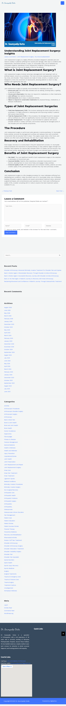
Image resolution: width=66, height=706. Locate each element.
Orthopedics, (8, 507)
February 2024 (8, 372)
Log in (6, 605)
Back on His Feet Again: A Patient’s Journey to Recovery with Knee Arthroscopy (28, 278)
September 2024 (9, 352)
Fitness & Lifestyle (10, 439)
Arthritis (6, 406)
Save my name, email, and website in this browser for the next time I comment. (32, 229)
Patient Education (9, 521)
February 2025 (8, 338)
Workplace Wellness (10, 591)
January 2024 (8, 375)
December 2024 (9, 344)
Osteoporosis (8, 509)
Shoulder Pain (8, 554)
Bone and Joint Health (11, 425)
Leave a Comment (10, 57)
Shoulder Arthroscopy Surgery (13, 546)
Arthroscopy (8, 417)
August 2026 (8, 307)
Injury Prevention (9, 453)
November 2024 (9, 347)
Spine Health (8, 563)
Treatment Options (10, 585)
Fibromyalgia (8, 436)
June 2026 (7, 310)
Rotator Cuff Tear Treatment (13, 540)
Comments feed (9, 610)
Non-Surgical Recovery (11, 490)
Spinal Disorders (9, 560)
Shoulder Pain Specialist (11, 557)
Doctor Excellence (10, 431)
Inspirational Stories (10, 456)
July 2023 (7, 389)
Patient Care (8, 518)
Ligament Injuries (9, 478)
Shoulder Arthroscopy (11, 543)
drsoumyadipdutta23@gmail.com (20, 663)
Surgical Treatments (10, 574)
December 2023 (9, 377)
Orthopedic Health (10, 495)
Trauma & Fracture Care (11, 579)
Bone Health (8, 428)
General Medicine (9, 445)
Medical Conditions (10, 481)
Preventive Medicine (10, 532)
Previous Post (7, 191)
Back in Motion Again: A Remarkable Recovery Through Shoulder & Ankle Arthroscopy (30, 273)
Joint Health (8, 459)
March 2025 (7, 335)
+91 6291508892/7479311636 (16, 661)
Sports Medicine (9, 568)
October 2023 (8, 380)
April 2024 (7, 366)
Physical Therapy (9, 529)
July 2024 (7, 358)
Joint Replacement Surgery (25, 57)
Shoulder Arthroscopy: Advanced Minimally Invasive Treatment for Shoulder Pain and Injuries (32, 270)
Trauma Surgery (9, 582)
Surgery (6, 571)
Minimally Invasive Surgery (12, 487)
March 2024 (7, 369)
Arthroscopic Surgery (10, 414)
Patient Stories (8, 523)
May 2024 (7, 363)
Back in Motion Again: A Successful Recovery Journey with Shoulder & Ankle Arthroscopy (31, 276)
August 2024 (8, 355)
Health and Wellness (10, 450)
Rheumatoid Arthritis (10, 537)
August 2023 (8, 386)
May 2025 (7, 330)
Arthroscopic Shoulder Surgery (13, 411)
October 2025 (8, 327)
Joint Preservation (9, 462)
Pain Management (9, 515)
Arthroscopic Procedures (12, 408)
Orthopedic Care (9, 492)
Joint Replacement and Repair (13, 464)
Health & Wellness (9, 448)
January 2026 (8, 321)
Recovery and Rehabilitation (12, 535)
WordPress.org (8, 613)
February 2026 (8, 318)
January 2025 (8, 341)
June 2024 (7, 361)
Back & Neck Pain (9, 420)
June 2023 (7, 391)
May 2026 (7, 313)
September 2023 (9, 383)
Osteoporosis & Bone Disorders (14, 512)
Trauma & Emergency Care (12, 577)
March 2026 (7, 316)
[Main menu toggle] (62, 3)
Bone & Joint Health (10, 422)
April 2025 (7, 332)
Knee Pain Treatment (10, 473)
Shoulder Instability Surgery (12, 551)
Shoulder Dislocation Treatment (14, 549)
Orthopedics (8, 504)
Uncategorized (8, 588)
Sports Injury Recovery (11, 565)
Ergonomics (7, 434)
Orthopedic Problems (10, 498)
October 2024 (8, 349)
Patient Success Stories (11, 526)
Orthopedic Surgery (10, 501)
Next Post (60, 191)
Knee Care (7, 470)
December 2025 (9, 324)
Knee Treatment (9, 476)
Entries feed (8, 608)
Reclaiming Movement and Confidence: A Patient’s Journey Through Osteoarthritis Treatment (33, 281)
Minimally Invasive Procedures (13, 484)
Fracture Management (11, 442)
